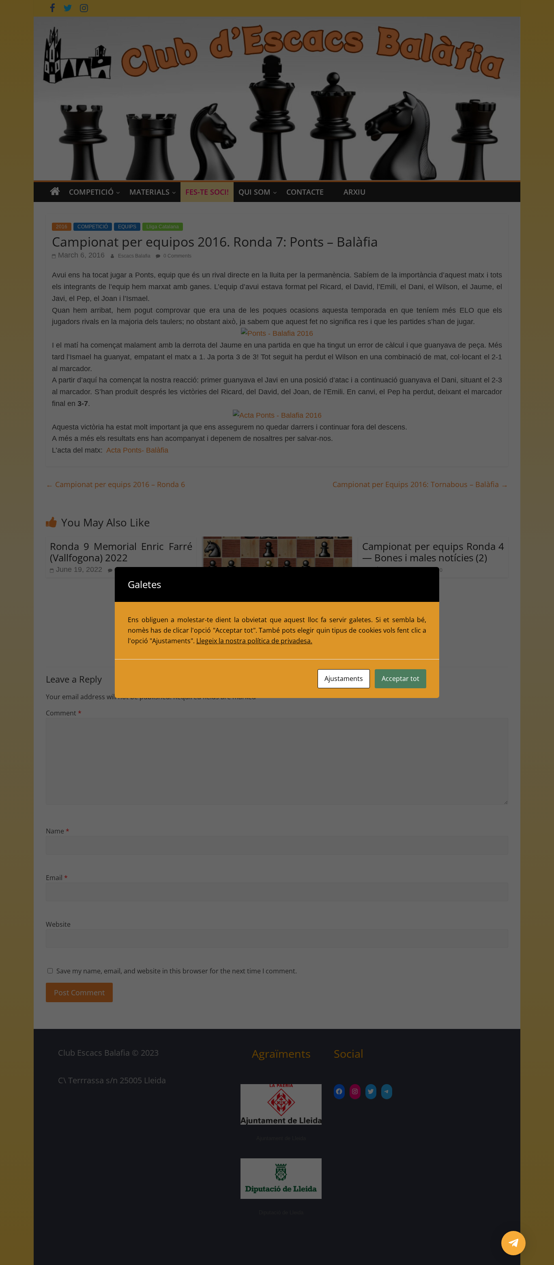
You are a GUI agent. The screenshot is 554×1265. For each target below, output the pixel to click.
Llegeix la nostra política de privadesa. (254, 640)
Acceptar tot (400, 678)
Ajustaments (343, 678)
